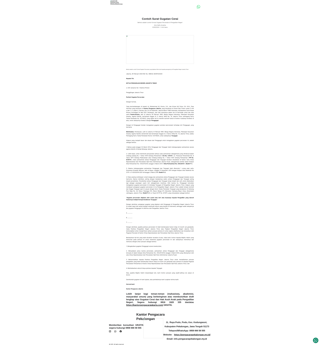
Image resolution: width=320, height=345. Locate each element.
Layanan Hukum (151, 6)
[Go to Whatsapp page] (198, 6)
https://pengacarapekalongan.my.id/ (192, 334)
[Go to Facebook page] (121, 331)
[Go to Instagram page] (110, 331)
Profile (140, 6)
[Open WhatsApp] (315, 340)
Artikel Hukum (165, 6)
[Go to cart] (208, 7)
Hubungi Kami (178, 6)
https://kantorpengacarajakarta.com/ (144, 305)
